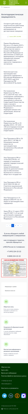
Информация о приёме (10, 286)
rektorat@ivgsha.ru (6, 383)
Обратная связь (9, 307)
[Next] (21, 225)
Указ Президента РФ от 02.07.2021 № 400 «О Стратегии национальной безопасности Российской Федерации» (13, 186)
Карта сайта (4, 370)
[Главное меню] (25, 3)
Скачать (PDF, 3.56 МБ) (15, 36)
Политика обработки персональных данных (13, 376)
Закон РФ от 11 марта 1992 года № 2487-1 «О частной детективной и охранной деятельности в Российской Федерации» (14, 215)
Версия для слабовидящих (8, 373)
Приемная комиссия (10, 290)
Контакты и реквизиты (9, 388)
